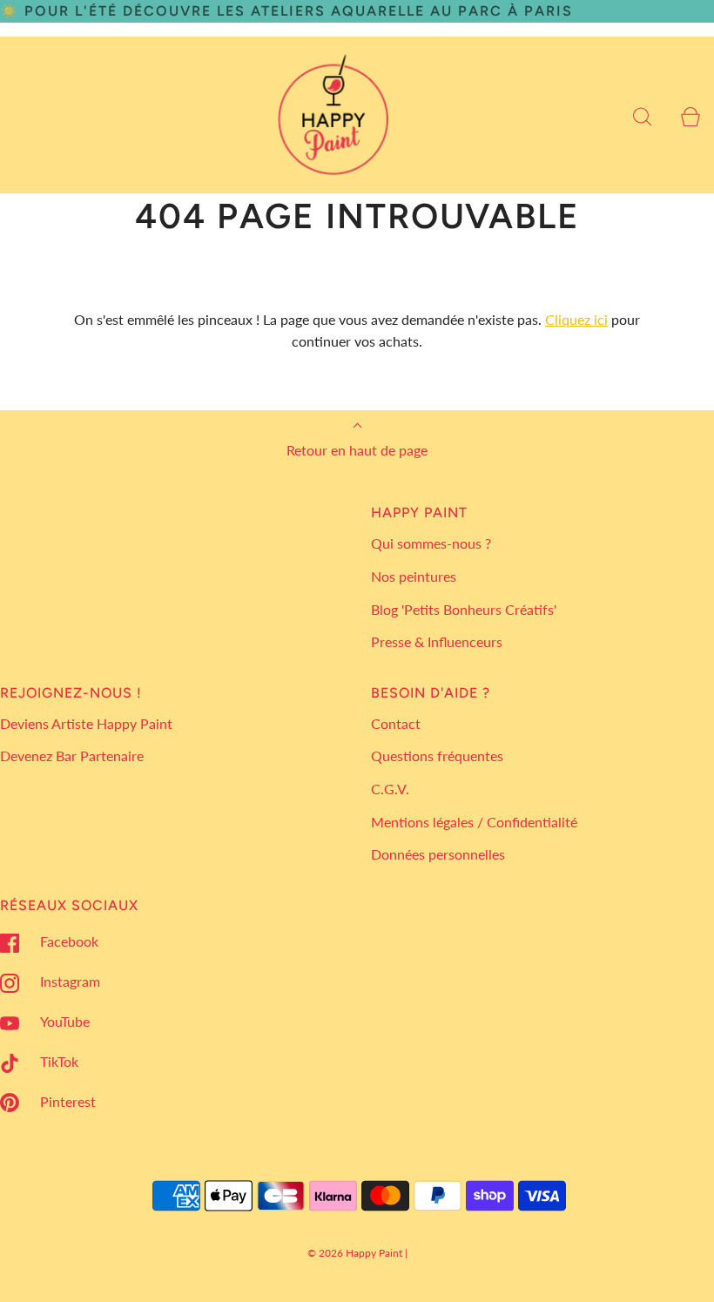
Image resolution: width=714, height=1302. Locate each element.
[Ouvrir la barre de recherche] (642, 114)
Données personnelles (438, 854)
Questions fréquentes (437, 755)
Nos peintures (413, 576)
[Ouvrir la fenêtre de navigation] (24, 114)
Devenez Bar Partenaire (72, 755)
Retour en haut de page (357, 450)
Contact (396, 723)
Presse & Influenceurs (436, 641)
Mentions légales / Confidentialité (474, 821)
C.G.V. (390, 788)
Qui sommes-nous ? (431, 543)
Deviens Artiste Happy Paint (86, 723)
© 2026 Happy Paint (354, 1252)
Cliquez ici (576, 319)
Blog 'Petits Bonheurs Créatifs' (463, 609)
